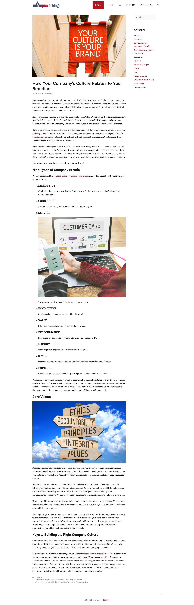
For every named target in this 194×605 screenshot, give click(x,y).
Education (110, 5)
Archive (137, 35)
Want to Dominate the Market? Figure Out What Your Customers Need (61, 582)
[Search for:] (145, 17)
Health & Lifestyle (146, 5)
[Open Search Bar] (158, 5)
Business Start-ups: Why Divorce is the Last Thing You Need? (58, 580)
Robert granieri (140, 76)
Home (136, 68)
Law (119, 5)
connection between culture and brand (71, 175)
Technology (130, 5)
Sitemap (106, 600)
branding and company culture (46, 137)
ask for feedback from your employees (92, 553)
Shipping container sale (144, 79)
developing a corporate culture (107, 383)
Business (98, 5)
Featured (137, 61)
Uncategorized (140, 87)
